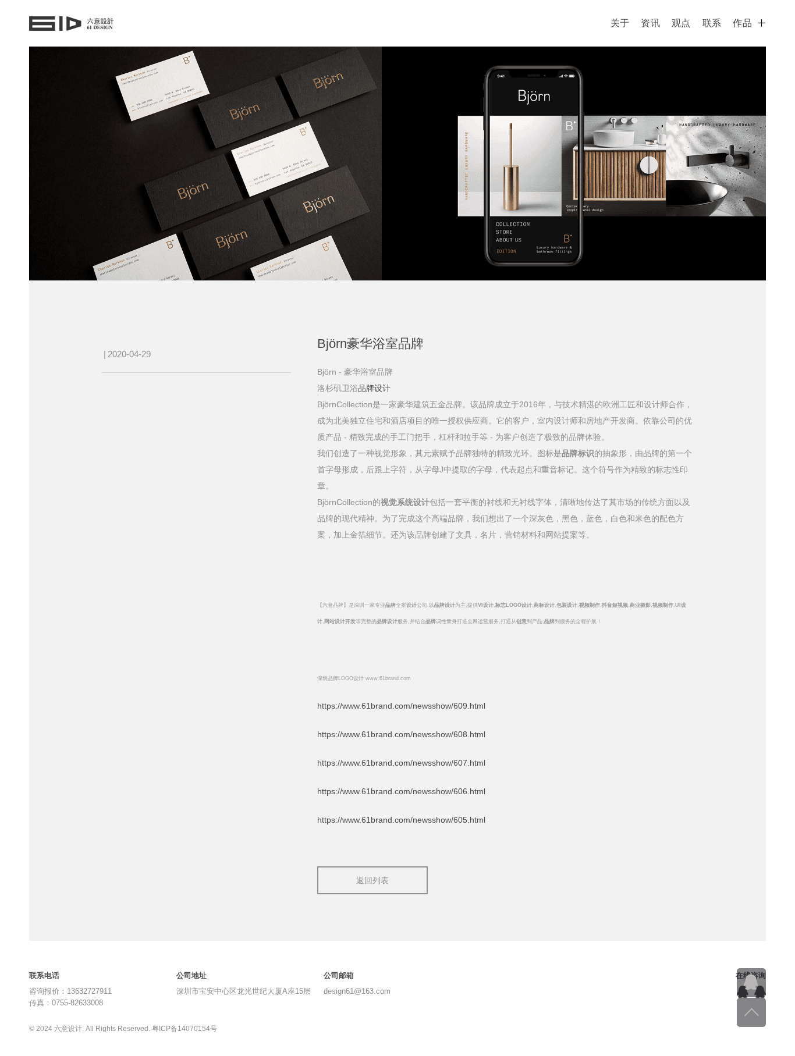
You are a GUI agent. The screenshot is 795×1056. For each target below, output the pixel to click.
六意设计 (71, 23)
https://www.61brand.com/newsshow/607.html (401, 762)
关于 (620, 23)
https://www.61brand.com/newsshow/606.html (401, 791)
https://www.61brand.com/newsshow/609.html (401, 705)
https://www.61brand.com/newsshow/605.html (401, 819)
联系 (712, 23)
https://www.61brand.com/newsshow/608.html (401, 734)
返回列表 (372, 880)
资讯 (650, 23)
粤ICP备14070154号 (184, 1029)
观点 (681, 23)
